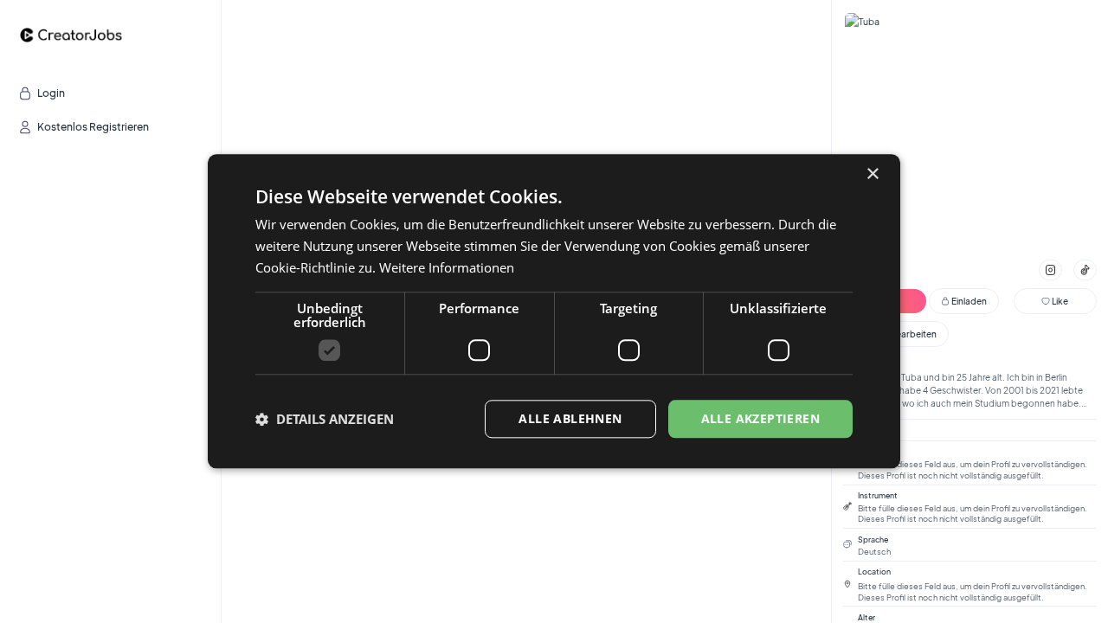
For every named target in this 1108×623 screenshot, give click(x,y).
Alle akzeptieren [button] (760, 418)
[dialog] (554, 311)
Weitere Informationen (446, 267)
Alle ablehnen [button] (570, 418)
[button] (324, 419)
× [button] (872, 174)
